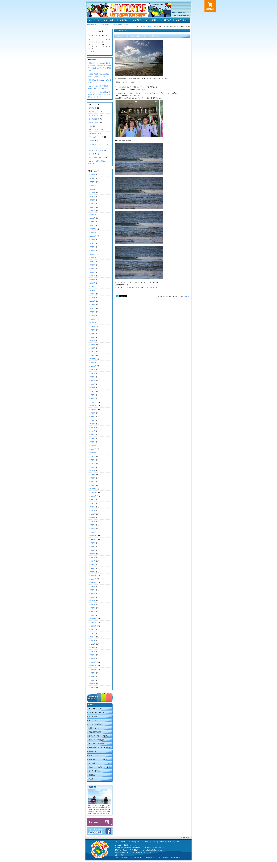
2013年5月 (92, 601)
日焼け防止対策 (94, 122)
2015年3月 (92, 521)
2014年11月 (92, 536)
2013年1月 (92, 615)
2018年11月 (92, 362)
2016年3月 (92, 478)
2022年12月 (92, 229)
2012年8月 (92, 633)
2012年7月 (92, 637)
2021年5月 (92, 268)
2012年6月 (92, 640)
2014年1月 (92, 572)
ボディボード (93, 112)
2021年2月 (92, 279)
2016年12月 (92, 445)
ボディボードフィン (95, 751)
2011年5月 (92, 687)
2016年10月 (92, 453)
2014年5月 (92, 557)
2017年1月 (92, 442)
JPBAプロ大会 (93, 755)
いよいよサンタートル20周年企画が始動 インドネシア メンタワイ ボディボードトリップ (99, 94)
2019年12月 (92, 319)
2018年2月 (92, 395)
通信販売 (92, 775)
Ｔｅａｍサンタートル (96, 150)
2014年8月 (92, 546)
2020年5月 (92, 301)
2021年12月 (92, 254)
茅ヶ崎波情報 (93, 119)
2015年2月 (92, 525)
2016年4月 (92, 474)
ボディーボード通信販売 (143, 842)
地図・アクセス (94, 728)
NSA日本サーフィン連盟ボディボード (99, 759)
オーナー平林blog (95, 771)
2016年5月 (92, 471)
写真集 (91, 779)
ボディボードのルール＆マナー (99, 748)
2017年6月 (92, 424)
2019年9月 (92, 330)
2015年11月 (92, 492)
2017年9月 (92, 413)
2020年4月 (92, 305)
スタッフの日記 (94, 115)
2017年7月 (92, 420)
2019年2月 (92, 351)
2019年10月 (92, 326)
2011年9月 (92, 673)
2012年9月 (92, 629)
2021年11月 (92, 258)
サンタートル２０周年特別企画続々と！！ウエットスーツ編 (98, 87)
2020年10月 (92, 290)
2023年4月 (92, 222)
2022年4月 (92, 240)
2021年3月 (92, 276)
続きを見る (106, 813)
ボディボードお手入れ (96, 744)
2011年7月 (92, 680)
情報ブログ (171, 842)
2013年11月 (92, 579)
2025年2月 (92, 200)
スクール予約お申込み (96, 712)
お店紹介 (154, 842)
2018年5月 (92, 384)
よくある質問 (93, 716)
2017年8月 (92, 416)
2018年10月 (92, 366)
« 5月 (93, 51)
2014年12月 (92, 532)
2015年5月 (92, 514)
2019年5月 (92, 341)
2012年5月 (92, 644)
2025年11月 (92, 185)
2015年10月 (92, 496)
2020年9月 (92, 294)
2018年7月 (92, 377)
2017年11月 (92, 406)
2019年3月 (92, 348)
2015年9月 (92, 500)
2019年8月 (92, 333)
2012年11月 (92, 622)
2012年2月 (92, 655)
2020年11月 (92, 287)
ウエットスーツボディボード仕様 (100, 767)
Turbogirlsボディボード (96, 133)
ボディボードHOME (120, 842)
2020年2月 (92, 312)
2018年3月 (92, 391)
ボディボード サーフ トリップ (99, 763)
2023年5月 (92, 218)
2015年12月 (92, 489)
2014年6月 (92, 554)
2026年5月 (92, 175)
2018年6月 (92, 380)
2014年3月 (92, 565)
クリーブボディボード (96, 137)
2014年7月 (92, 550)
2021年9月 (92, 261)
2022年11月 (92, 232)
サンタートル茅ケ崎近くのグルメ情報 (99, 162)
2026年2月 (92, 182)
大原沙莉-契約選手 (95, 732)
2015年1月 (92, 528)
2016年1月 (92, 485)
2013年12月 (92, 575)
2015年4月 (92, 518)
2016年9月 (92, 456)
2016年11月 (92, 449)
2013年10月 (92, 583)
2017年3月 (92, 435)
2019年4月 (92, 344)
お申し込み (179, 842)
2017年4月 (92, 431)
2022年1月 (92, 250)
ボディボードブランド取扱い (98, 736)
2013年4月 (92, 604)
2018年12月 (92, 359)
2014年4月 (92, 561)
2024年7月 (92, 203)
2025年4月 (92, 193)
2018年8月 (92, 373)
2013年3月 (92, 608)
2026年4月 (92, 178)
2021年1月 (92, 283)
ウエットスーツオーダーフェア (98, 144)
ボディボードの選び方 (96, 740)
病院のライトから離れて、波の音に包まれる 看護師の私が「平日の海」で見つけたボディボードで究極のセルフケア (99, 66)
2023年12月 (92, 214)
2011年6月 (92, 684)
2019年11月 (92, 323)
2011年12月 (92, 662)
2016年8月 (92, 460)
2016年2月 (92, 481)
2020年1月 (92, 315)
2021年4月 (92, 272)
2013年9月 (92, 586)
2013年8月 (92, 590)
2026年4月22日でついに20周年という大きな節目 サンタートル (99, 75)
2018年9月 (92, 370)
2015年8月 (92, 503)
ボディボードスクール (96, 157)
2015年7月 (92, 507)
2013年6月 (92, 597)
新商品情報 (92, 108)
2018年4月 (92, 388)
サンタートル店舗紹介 (96, 724)
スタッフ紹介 (93, 720)
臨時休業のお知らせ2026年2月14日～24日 (99, 81)
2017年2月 (92, 438)
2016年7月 (92, 463)
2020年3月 (92, 308)
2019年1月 (92, 355)
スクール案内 (131, 842)
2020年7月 (92, 297)
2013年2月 (92, 611)
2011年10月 (92, 669)
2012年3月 (92, 651)
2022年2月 (92, 247)
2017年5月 (92, 427)
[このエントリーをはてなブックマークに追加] (117, 296)
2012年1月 (92, 658)
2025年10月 (92, 189)
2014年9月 (92, 543)
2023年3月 (92, 225)
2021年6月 (92, 265)
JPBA (90, 126)
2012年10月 (92, 626)
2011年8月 (92, 676)
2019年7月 (92, 337)
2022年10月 (92, 236)
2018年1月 (92, 398)
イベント (91, 154)
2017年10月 (92, 409)
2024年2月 (92, 211)
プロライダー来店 (94, 130)
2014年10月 (92, 539)
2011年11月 (92, 666)
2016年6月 (92, 467)
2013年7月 (92, 593)
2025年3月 (92, 196)
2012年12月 (92, 619)
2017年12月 (92, 402)
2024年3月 (92, 207)
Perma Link (186, 296)
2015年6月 (92, 510)
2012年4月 (92, 648)
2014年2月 (92, 568)
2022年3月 (92, 243)
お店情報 (91, 141)
